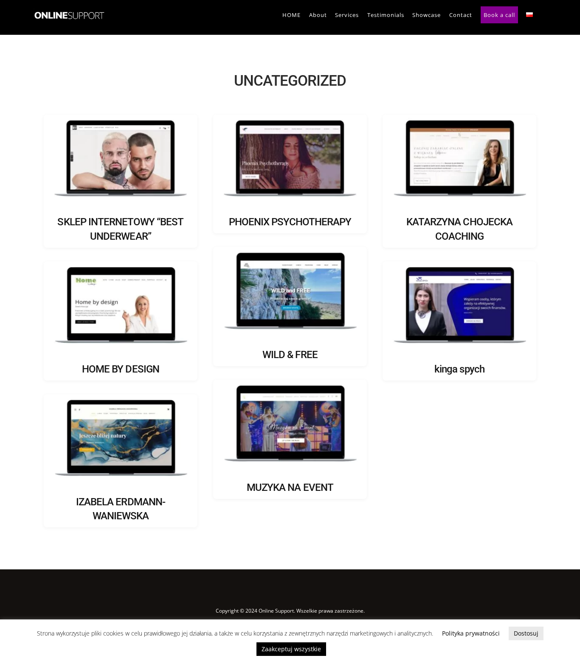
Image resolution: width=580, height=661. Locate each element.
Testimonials (385, 15)
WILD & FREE (289, 355)
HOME (291, 15)
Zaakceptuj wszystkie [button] (291, 649)
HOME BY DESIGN (120, 369)
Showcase (426, 15)
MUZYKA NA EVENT (290, 487)
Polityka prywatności (471, 633)
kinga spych (459, 369)
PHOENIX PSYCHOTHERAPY (290, 222)
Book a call (499, 15)
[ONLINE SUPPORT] (69, 20)
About (318, 15)
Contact (460, 15)
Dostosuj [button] (526, 633)
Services (347, 15)
